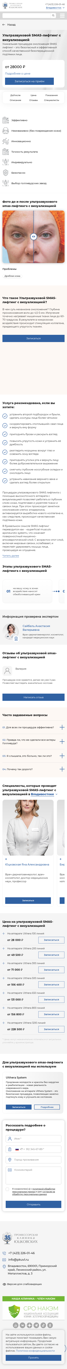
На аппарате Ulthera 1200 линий (26, 1022)
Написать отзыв (34, 697)
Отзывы (33, 100)
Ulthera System (16, 1077)
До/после (15, 95)
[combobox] (20, 1149)
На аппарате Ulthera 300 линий (26, 963)
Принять (33, 1357)
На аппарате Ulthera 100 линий (25, 933)
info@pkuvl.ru (18, 1259)
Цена (33, 95)
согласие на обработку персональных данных (33, 1193)
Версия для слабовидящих (24, 1284)
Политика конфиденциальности (35, 1350)
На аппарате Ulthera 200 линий (26, 948)
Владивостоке (42, 794)
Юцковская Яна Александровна (27, 864)
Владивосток (53, 7)
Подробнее (47, 1107)
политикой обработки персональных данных (33, 1190)
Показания (51, 95)
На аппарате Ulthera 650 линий (26, 993)
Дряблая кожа (12, 276)
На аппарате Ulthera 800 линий (26, 1007)
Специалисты (51, 100)
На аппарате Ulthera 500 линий (26, 978)
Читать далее (10, 555)
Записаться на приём (29, 81)
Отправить (33, 1204)
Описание (15, 100)
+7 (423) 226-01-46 (55, 4)
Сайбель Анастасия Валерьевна (36, 627)
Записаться (33, 338)
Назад (11, 24)
